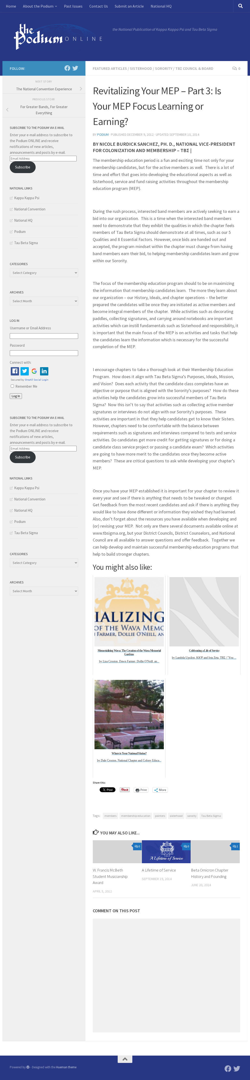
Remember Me (26, 386)
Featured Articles (110, 68)
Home (11, 6)
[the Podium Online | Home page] (59, 36)
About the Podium (38, 6)
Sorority (163, 68)
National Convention (29, 209)
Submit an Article (129, 6)
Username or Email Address (30, 328)
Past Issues (73, 6)
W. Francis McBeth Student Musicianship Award (110, 876)
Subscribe (22, 167)
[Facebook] (67, 68)
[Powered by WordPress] (28, 1067)
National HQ (161, 6)
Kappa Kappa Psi (26, 198)
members (110, 816)
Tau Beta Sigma (211, 816)
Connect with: (20, 362)
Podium (103, 134)
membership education (135, 816)
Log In (16, 396)
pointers (160, 816)
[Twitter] (75, 68)
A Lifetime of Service (159, 870)
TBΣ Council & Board (194, 68)
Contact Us (98, 6)
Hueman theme (66, 1067)
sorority (192, 816)
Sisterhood (141, 68)
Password (17, 345)
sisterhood (176, 816)
